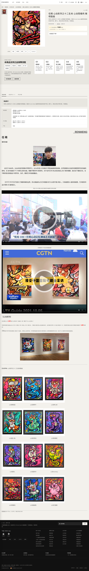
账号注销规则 (38, 541)
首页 (2, 7)
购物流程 (51, 533)
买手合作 (64, 537)
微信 (13, 51)
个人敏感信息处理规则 (40, 537)
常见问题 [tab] (20, 94)
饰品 (23, 2)
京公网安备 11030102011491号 (17, 568)
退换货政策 (16, 78)
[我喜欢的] (76, 2)
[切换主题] (86, 2)
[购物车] (78, 2)
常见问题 (51, 541)
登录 (66, 2)
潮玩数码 (6, 7)
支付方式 (51, 539)
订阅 (85, 523)
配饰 (27, 2)
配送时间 (51, 543)
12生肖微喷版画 (18, 7)
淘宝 (10, 539)
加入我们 (64, 543)
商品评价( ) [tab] (12, 94)
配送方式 (51, 535)
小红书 (20, 539)
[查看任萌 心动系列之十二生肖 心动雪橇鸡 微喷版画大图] (26, 28)
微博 (22, 51)
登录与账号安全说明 (40, 546)
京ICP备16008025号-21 (5, 568)
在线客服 (4, 539)
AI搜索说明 (78, 543)
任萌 (50, 9)
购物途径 (51, 546)
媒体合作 (64, 541)
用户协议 (37, 533)
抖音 (15, 539)
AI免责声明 (78, 533)
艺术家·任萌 (11, 7)
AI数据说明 (78, 541)
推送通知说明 (79, 535)
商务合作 (64, 539)
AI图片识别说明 (79, 546)
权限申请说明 (38, 543)
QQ (25, 51)
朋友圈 (18, 51)
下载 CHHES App (6, 530)
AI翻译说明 (78, 537)
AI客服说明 (78, 539)
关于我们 (64, 533)
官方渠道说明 (8, 78)
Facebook (33, 51)
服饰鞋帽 (18, 2)
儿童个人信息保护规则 (40, 539)
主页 (13, 2)
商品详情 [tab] (4, 94)
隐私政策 (37, 535)
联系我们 (64, 535)
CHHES (5, 2)
